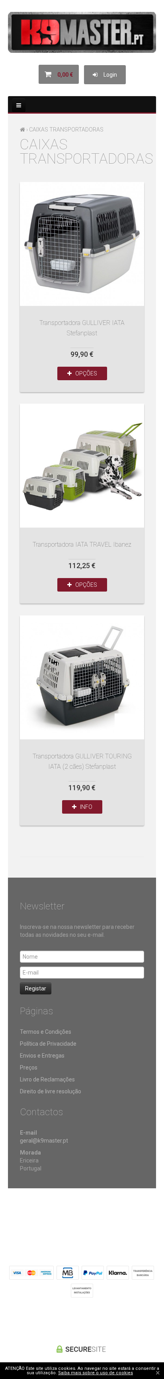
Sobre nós (23, 1214)
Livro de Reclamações (47, 1079)
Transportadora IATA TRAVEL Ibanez (82, 466)
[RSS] (82, 1319)
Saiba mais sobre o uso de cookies (95, 1372)
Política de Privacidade (48, 1044)
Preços (28, 1067)
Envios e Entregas (42, 1055)
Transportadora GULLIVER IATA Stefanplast (82, 244)
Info (84, 807)
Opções (84, 373)
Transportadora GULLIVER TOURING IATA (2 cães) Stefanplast (82, 677)
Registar (35, 988)
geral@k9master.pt (44, 1140)
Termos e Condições (45, 1032)
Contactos (119, 1214)
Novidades (88, 1214)
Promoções (55, 1214)
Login (107, 75)
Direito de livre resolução (50, 1091)
